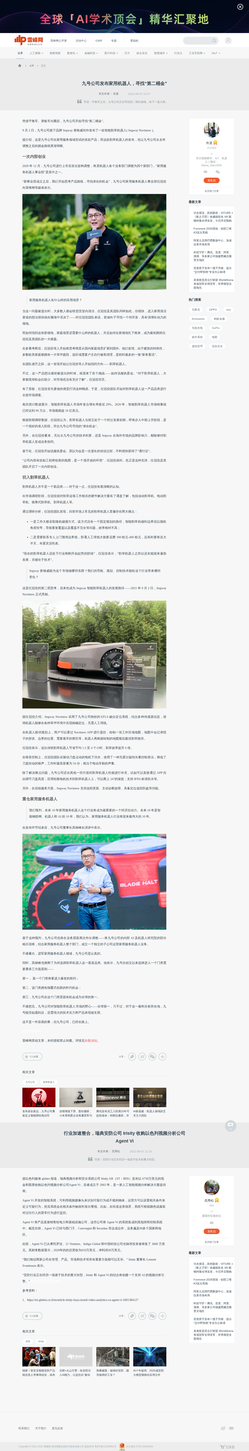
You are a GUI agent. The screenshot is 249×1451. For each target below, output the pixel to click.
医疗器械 (102, 60)
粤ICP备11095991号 (105, 1446)
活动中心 (81, 40)
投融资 (91, 60)
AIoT (214, 53)
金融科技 (89, 53)
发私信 (212, 180)
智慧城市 (159, 53)
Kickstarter (198, 318)
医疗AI (82, 60)
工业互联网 (196, 53)
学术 (31, 60)
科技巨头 (74, 60)
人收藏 (34, 1056)
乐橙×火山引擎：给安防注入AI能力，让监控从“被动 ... (75, 1375)
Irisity (41, 1341)
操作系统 (197, 337)
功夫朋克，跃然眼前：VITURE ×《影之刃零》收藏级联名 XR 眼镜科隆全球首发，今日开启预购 (213, 216)
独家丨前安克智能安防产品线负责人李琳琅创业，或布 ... (38, 1375)
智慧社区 (161, 60)
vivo (228, 309)
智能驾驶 (55, 53)
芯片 (127, 53)
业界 (20, 53)
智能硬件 (210, 60)
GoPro (216, 327)
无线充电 (197, 327)
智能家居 (231, 60)
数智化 (71, 53)
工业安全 (186, 60)
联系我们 (23, 1428)
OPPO (213, 309)
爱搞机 (134, 40)
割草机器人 (49, 1082)
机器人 (220, 60)
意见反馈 (57, 1428)
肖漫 (115, 93)
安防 (27, 1341)
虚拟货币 (197, 346)
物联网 (199, 60)
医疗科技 (109, 53)
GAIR (99, 40)
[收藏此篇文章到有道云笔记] (132, 1057)
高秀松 (116, 1151)
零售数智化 (44, 60)
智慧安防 (124, 60)
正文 (43, 65)
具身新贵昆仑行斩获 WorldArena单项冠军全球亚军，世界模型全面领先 (213, 283)
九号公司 (30, 1082)
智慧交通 (148, 60)
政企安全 (142, 53)
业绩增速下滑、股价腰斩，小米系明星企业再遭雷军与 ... (75, 1115)
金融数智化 (58, 60)
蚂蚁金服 (219, 318)
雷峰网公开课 (58, 40)
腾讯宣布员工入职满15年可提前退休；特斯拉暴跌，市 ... (112, 1115)
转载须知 (91, 1040)
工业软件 (174, 60)
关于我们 (40, 1428)
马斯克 (196, 309)
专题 (114, 40)
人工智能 (35, 53)
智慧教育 (136, 60)
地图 (214, 337)
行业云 (178, 53)
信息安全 (217, 346)
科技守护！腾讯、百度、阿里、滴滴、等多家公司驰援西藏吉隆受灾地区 (213, 256)
